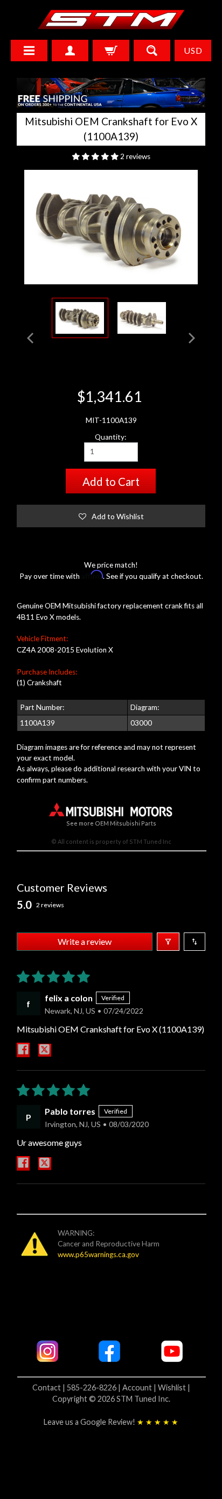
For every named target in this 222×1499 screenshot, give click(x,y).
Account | (140, 1387)
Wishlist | (174, 1387)
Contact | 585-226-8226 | (77, 1387)
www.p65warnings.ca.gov (98, 1254)
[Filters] (168, 942)
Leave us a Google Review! (111, 1421)
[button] (96, 156)
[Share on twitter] (44, 1050)
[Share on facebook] (23, 1050)
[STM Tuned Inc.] (111, 19)
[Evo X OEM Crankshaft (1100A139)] (80, 318)
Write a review (85, 941)
